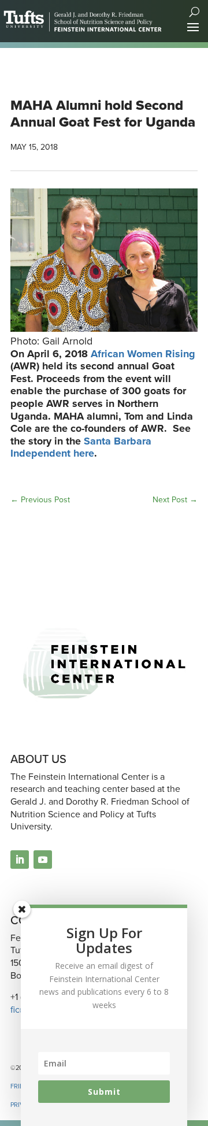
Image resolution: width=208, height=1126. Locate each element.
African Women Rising (143, 353)
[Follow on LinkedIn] (19, 859)
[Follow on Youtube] (43, 859)
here (83, 453)
